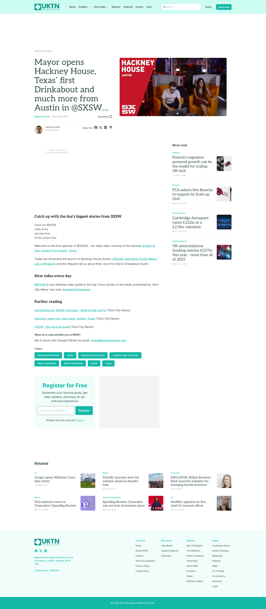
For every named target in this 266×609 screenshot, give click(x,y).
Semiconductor (179, 241)
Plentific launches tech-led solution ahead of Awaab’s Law (121, 481)
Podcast (128, 6)
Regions (191, 540)
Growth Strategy (220, 550)
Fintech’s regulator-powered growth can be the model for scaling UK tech (192, 164)
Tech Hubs (99, 6)
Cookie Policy (142, 571)
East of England (194, 545)
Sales (215, 566)
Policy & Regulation (112, 497)
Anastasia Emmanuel (76, 289)
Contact (139, 555)
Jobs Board (167, 545)
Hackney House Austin (93, 355)
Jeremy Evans (52, 127)
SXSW (94, 363)
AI (35, 473)
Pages (215, 540)
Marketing (217, 555)
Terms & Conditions (145, 560)
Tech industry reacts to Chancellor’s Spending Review (55, 503)
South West (192, 566)
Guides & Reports (169, 550)
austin (70, 355)
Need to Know (43, 51)
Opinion (176, 152)
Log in (208, 6)
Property (216, 560)
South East (192, 560)
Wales (190, 576)
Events (139, 6)
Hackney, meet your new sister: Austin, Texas (64, 318)
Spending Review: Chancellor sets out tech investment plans (124, 503)
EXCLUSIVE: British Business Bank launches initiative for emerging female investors (191, 481)
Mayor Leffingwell (47, 363)
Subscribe (223, 7)
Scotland (191, 571)
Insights (83, 6)
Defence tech (178, 213)
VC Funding (218, 571)
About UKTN (141, 550)
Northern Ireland (195, 581)
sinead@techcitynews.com (109, 340)
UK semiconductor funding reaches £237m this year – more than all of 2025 (192, 252)
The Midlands (193, 550)
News (72, 6)
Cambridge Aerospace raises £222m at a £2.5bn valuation (190, 222)
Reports (116, 6)
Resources (166, 540)
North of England (195, 555)
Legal (215, 586)
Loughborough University (125, 355)
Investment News (221, 545)
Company (140, 540)
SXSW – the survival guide (52, 326)
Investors (175, 473)
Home (138, 545)
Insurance (217, 581)
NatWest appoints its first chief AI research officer (188, 503)
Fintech (176, 185)
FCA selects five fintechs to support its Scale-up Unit (192, 194)
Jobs (149, 6)
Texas (108, 363)
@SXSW (40, 284)
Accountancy (219, 576)
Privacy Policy (142, 566)
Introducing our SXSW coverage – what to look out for (70, 310)
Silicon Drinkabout (73, 363)
